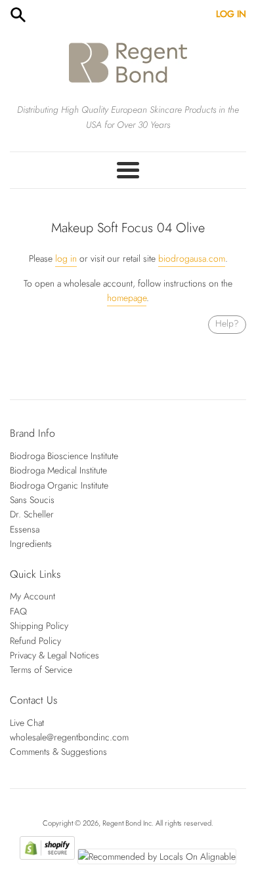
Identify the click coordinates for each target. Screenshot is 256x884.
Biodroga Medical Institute (58, 470)
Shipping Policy (39, 625)
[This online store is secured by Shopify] (47, 856)
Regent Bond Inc (127, 823)
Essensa (24, 529)
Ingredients (31, 543)
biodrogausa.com (191, 258)
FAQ (18, 611)
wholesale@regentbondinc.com (69, 737)
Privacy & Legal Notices (54, 655)
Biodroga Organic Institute (59, 485)
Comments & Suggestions (58, 751)
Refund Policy (35, 640)
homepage (126, 297)
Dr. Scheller (32, 514)
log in (66, 258)
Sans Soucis (32, 499)
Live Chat (27, 722)
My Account (32, 596)
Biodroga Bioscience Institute (64, 455)
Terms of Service (41, 669)
